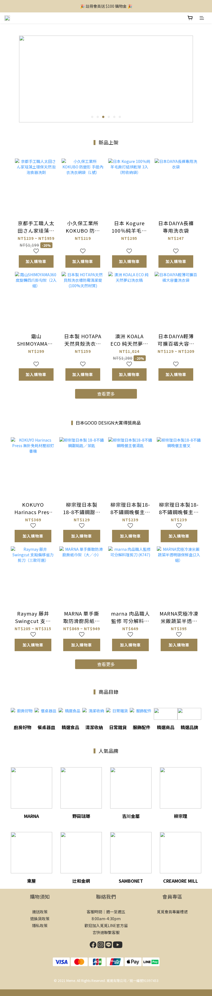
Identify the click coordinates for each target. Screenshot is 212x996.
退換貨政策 (39, 918)
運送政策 (39, 911)
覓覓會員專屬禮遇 (172, 911)
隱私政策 (39, 925)
